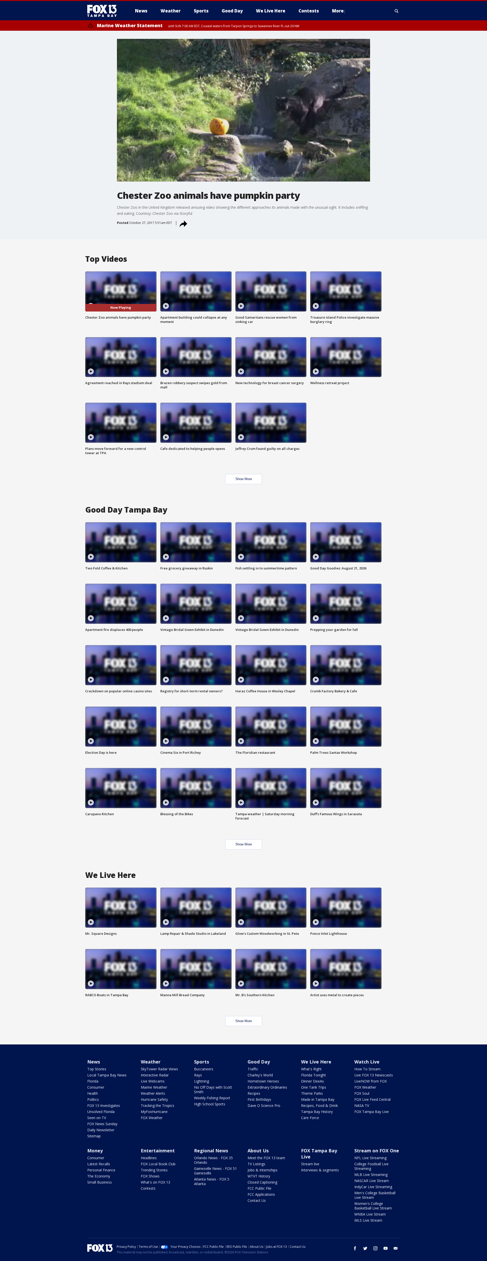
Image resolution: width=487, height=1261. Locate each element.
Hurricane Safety (154, 1099)
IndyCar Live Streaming (373, 1186)
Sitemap (94, 1136)
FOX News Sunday (102, 1123)
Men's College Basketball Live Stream (374, 1195)
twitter (365, 1248)
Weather (151, 1062)
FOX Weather (152, 1117)
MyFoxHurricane (154, 1111)
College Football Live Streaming (371, 1166)
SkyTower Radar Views (159, 1069)
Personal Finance (101, 1170)
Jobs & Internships (262, 1170)
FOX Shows (150, 1176)
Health (92, 1093)
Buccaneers (203, 1069)
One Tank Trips (313, 1087)
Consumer (95, 1087)
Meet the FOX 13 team (266, 1157)
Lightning (201, 1081)
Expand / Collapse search (397, 11)
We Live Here (316, 1062)
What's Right (311, 1069)
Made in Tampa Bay (317, 1099)
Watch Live (366, 1062)
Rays (198, 1075)
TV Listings (256, 1163)
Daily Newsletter (100, 1129)
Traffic (253, 1069)
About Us (258, 1151)
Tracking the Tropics (157, 1105)
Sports (201, 1062)
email (396, 1248)
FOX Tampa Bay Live (371, 1111)
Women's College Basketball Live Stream (373, 1205)
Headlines (149, 1157)
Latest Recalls (98, 1163)
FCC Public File (259, 1188)
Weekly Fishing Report (212, 1097)
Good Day (259, 1062)
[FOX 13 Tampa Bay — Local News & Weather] (104, 11)
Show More (243, 479)
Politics (93, 1099)
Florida (92, 1081)
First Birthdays (259, 1099)
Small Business (99, 1182)
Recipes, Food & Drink (319, 1105)
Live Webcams (153, 1081)
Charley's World (260, 1075)
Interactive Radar (155, 1075)
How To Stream (367, 1069)
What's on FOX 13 (155, 1182)
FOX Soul (361, 1093)
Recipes (254, 1093)
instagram (375, 1248)
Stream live (310, 1163)
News (93, 1062)
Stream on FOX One (376, 1151)
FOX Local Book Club (158, 1163)
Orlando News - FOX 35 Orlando (213, 1160)
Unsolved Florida (101, 1111)
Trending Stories (154, 1170)
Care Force (310, 1117)
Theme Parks (312, 1093)
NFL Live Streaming (370, 1157)
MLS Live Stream (368, 1220)
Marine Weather (154, 1087)
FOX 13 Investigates (103, 1105)
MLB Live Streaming (371, 1174)
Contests (148, 1188)
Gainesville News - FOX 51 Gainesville (215, 1170)
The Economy (98, 1176)
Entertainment (158, 1151)
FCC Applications (261, 1194)
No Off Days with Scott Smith (213, 1089)
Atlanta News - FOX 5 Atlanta (211, 1181)
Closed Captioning (262, 1182)
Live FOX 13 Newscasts (373, 1075)
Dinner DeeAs (312, 1081)
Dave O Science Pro (264, 1105)
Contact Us (257, 1200)
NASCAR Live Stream (371, 1180)
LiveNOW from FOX (370, 1081)
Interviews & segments (320, 1170)
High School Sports (209, 1104)
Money (95, 1151)
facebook (355, 1248)
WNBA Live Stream (370, 1214)
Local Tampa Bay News (107, 1075)
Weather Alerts (153, 1093)
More (338, 11)
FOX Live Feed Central (372, 1099)
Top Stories (96, 1069)
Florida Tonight (313, 1075)
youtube (385, 1248)
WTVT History (259, 1176)
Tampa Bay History (317, 1111)
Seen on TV (96, 1117)
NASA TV (361, 1105)
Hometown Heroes (263, 1081)
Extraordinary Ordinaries (267, 1087)
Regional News (211, 1151)
